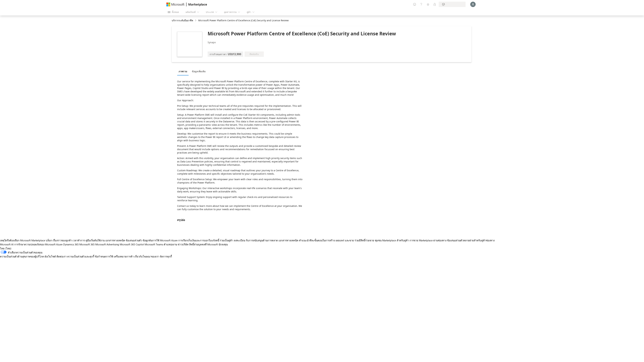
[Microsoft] (175, 4)
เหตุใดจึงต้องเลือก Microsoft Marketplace (22, 240)
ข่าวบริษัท (183, 244)
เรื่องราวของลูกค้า (62, 240)
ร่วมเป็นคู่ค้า (226, 240)
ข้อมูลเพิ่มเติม (199, 71)
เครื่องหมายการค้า (124, 256)
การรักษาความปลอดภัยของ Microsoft (35, 244)
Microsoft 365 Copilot (132, 244)
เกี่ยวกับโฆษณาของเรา (146, 256)
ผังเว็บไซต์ (50, 256)
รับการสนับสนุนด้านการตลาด (262, 240)
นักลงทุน (223, 244)
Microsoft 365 (87, 244)
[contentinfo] (196, 20)
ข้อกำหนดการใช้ (104, 256)
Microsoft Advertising (107, 244)
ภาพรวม (183, 71)
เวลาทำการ (79, 240)
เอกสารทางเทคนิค (115, 240)
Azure (59, 244)
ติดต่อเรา (62, 256)
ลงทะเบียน (239, 240)
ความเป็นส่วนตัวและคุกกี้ (80, 256)
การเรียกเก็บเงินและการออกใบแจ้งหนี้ (198, 240)
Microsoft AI (7, 244)
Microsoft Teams (154, 244)
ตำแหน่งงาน (170, 244)
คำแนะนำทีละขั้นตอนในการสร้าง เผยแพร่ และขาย (326, 240)
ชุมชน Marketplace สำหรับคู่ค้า (392, 240)
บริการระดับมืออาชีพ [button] (182, 20)
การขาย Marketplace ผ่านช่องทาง (428, 240)
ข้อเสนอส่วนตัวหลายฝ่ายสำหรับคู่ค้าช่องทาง (471, 240)
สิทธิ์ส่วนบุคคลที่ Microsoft (203, 244)
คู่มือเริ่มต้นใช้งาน (95, 240)
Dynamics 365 (71, 244)
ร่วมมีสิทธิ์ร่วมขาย (364, 240)
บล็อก (49, 240)
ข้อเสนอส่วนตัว (134, 240)
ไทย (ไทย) (5, 248)
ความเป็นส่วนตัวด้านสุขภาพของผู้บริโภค (22, 256)
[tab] (183, 71)
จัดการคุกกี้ (166, 256)
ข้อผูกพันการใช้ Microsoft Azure (160, 240)
